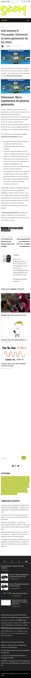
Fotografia (11, 620)
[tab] (4, 561)
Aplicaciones (9, 615)
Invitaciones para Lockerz (19, 593)
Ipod (29, 622)
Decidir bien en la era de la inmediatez (12, 642)
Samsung (14, 489)
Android (3, 615)
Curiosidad (11, 617)
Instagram (14, 484)
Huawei (27, 482)
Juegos (23, 484)
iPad (22, 623)
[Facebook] (23, 1)
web (7, 635)
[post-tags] (26, 561)
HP (23, 482)
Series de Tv (14, 631)
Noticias (20, 228)
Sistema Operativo (22, 489)
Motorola (4, 486)
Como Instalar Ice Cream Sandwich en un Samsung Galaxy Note (19, 602)
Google (14, 482)
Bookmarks (22, 615)
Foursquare (4, 482)
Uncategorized (14, 491)
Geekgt (13, 673)
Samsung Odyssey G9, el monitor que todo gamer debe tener (15, 527)
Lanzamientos (9, 625)
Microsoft (18, 625)
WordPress (26, 673)
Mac (14, 625)
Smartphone (20, 631)
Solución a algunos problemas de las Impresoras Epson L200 (19, 575)
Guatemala (3, 623)
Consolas (4, 479)
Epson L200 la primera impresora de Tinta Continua (19, 585)
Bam (3, 675)
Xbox (9, 493)
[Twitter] (25, 1)
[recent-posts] (11, 561)
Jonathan (8, 46)
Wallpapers (3, 635)
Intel (15, 228)
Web (20, 491)
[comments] (19, 561)
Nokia (14, 486)
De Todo (16, 479)
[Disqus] (15, 392)
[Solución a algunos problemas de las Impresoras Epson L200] (4, 575)
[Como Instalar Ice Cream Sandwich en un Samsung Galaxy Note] (6, 600)
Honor (19, 482)
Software (26, 631)
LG (27, 484)
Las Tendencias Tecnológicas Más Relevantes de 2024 (15, 510)
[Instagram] (27, 1)
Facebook (26, 479)
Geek (2, 27)
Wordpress (4, 493)
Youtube (14, 493)
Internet (16, 623)
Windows (25, 491)
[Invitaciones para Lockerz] (6, 594)
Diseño (2, 620)
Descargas (10, 479)
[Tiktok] (29, 1)
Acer (3, 477)
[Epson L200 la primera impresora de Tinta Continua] (4, 584)
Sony (3, 491)
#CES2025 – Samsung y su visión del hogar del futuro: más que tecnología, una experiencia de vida (15, 663)
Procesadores (6, 230)
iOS (20, 623)
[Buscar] (23, 458)
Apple (6, 477)
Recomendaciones (6, 489)
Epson (21, 479)
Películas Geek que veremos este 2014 (13, 315)
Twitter (7, 491)
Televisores (9, 633)
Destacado (25, 617)
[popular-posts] (4, 561)
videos (26, 633)
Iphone (25, 623)
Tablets (5, 633)
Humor (8, 484)
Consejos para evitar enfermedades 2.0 (13, 340)
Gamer (16, 620)
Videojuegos (22, 633)
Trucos (12, 633)
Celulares (26, 477)
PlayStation (25, 486)
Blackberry (20, 477)
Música (22, 625)
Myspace (10, 486)
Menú (5, 20)
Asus (15, 477)
